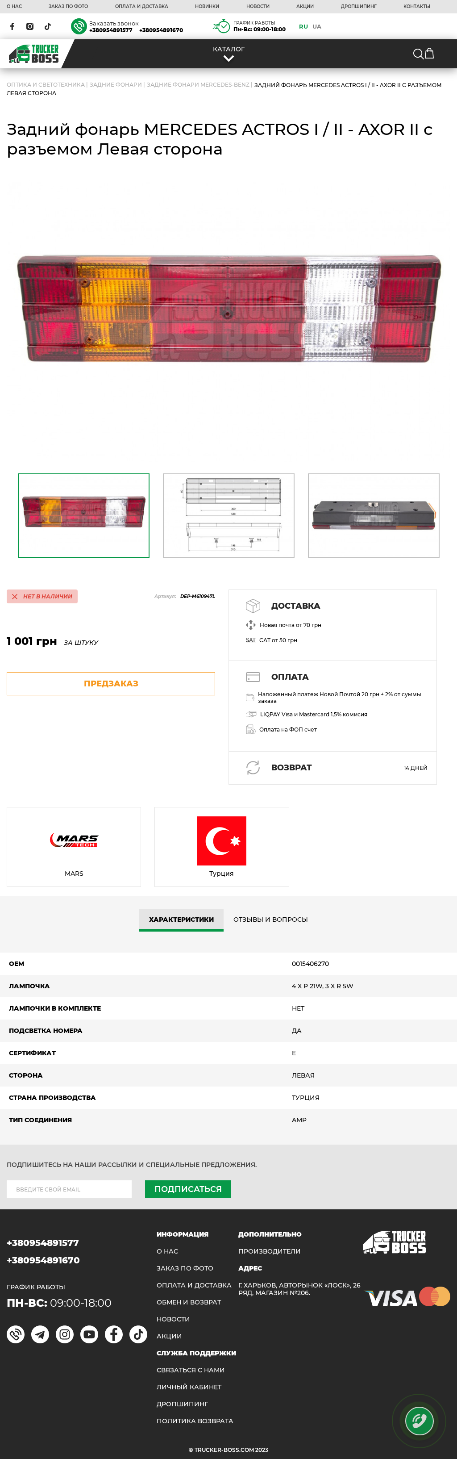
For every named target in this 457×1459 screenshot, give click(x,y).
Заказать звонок (114, 23)
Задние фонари (116, 85)
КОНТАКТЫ (416, 6)
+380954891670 (161, 30)
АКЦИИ (305, 6)
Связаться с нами (191, 1370)
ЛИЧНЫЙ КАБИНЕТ (189, 1387)
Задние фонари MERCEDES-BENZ (198, 85)
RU (303, 26)
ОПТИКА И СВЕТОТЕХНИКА (46, 85)
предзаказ (111, 684)
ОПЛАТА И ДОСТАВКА (141, 6)
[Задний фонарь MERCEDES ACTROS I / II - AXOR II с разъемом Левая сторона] (228, 321)
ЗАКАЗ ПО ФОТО (68, 6)
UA (316, 26)
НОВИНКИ (207, 6)
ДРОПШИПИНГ (359, 6)
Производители (269, 1251)
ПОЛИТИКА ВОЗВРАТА (195, 1421)
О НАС (14, 6)
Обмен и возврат (189, 1302)
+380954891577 (111, 30)
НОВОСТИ (258, 6)
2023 (261, 1449)
